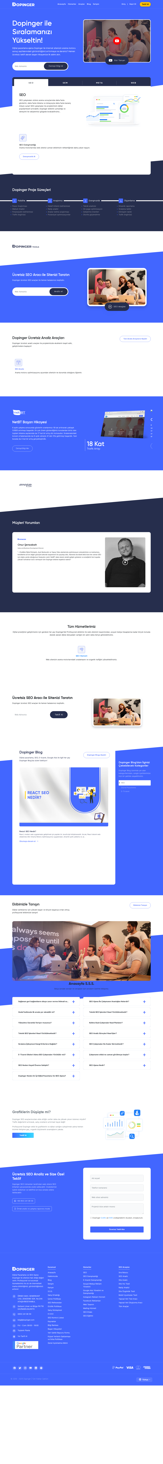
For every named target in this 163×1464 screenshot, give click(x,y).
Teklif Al (23, 1135)
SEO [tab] (31, 83)
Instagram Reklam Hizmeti (94, 1297)
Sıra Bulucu (123, 1272)
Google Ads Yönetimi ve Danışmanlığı (93, 1291)
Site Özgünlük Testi (127, 1291)
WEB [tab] (133, 83)
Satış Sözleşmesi (55, 1310)
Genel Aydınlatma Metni (58, 1343)
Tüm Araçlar (124, 1306)
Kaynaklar (52, 1321)
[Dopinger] (23, 4)
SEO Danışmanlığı (90, 1276)
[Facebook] (14, 1368)
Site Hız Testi (124, 1284)
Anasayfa (62, 4)
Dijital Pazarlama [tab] (128, 788)
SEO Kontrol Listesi (56, 1318)
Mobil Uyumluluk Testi (128, 1295)
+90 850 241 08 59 (25, 1201)
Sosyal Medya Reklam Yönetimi (92, 1285)
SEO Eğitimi (88, 1316)
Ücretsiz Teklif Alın (117, 1229)
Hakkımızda (53, 1276)
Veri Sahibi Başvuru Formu (59, 1333)
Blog (89, 4)
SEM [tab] (65, 83)
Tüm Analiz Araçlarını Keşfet (135, 339)
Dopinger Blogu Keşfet (96, 755)
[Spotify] (41, 1368)
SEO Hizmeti (81, 656)
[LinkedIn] (36, 1368)
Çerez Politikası (54, 1299)
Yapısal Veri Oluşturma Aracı (130, 1302)
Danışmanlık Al (29, 157)
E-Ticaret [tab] (125, 791)
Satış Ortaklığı (54, 1295)
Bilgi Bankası (53, 1325)
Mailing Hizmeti (89, 1308)
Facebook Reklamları (92, 1301)
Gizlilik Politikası (55, 1306)
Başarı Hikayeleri (55, 1329)
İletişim (96, 4)
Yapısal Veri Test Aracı (128, 1299)
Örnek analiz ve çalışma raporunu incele (33, 1209)
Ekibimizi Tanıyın (140, 905)
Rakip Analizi (124, 1287)
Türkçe (145, 1380)
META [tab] (99, 83)
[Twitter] (20, 1368)
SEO (85, 1272)
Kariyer (51, 1287)
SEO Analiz (19, 369)
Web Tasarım (88, 1304)
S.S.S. (50, 1291)
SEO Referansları (55, 1302)
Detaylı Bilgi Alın (22, 448)
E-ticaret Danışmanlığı (92, 1280)
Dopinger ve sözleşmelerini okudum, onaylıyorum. (117, 1218)
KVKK (111, 1218)
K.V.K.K (50, 1314)
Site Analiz (123, 1280)
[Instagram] (25, 1368)
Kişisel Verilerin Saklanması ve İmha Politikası (59, 1337)
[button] (46, 1001)
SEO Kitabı (87, 1312)
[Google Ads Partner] (26, 1345)
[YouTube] (30, 1368)
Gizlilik (103, 1218)
